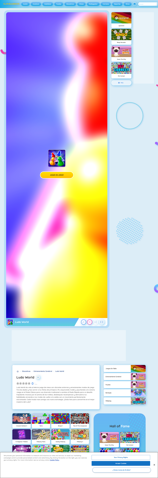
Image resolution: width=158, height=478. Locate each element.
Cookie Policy (54, 460)
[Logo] (11, 4)
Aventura (36, 4)
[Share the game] (95, 322)
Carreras (106, 4)
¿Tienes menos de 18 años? (121, 470)
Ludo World (59, 371)
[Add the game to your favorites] (38, 377)
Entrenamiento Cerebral (43, 371)
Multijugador (93, 4)
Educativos (70, 4)
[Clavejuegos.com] (17, 371)
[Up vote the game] (83, 322)
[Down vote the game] (89, 322)
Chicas (81, 4)
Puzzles (58, 4)
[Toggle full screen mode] (101, 322)
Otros (128, 4)
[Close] (154, 464)
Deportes (117, 4)
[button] (134, 4)
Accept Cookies (120, 463)
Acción (25, 4)
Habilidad (47, 4)
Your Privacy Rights (121, 457)
